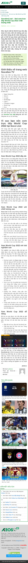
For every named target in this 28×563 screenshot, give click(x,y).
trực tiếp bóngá (16, 495)
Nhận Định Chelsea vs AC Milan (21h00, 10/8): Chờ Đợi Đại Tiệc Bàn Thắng (13, 431)
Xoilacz (3, 493)
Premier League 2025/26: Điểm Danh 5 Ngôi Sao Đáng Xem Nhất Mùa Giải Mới (14, 447)
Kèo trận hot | (8, 7)
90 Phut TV (8, 504)
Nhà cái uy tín (20, 7)
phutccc (10, 369)
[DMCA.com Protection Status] (14, 553)
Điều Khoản (14, 561)
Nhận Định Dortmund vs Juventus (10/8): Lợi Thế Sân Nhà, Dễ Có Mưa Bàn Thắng (14, 415)
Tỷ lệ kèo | (14, 7)
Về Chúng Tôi (21, 561)
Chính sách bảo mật (6, 561)
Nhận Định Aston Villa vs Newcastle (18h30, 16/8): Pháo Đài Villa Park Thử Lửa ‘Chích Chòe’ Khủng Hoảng (13, 56)
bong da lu (19, 540)
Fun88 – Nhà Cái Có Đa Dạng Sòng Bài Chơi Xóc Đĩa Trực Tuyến (14, 481)
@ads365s (23, 545)
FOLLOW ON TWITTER (14, 555)
